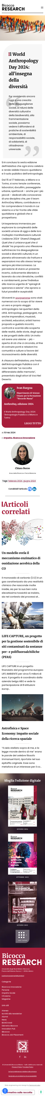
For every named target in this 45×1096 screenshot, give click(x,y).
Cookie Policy (28, 1067)
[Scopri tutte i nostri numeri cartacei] (22, 936)
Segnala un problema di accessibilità (23, 1076)
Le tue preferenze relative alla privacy (22, 1071)
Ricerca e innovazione (24, 437)
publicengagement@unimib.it (13, 976)
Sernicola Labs (34, 1085)
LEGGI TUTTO (32, 423)
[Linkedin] (34, 489)
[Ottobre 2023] (22, 854)
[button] (42, 7)
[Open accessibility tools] (5, 1091)
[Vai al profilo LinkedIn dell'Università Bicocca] (25, 1057)
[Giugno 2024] (22, 806)
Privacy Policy (17, 1067)
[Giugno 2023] (22, 902)
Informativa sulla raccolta (18, 1092)
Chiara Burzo (22, 468)
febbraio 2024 (15, 481)
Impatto (8, 437)
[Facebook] (30, 489)
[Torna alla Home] (13, 7)
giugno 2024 (29, 481)
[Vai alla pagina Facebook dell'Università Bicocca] (20, 1057)
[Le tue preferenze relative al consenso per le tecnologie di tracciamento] (41, 1092)
